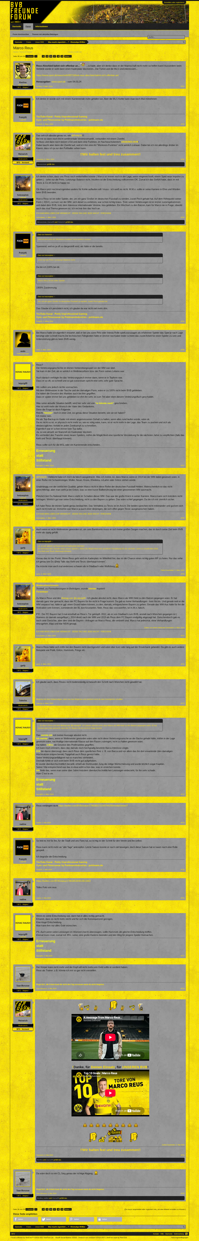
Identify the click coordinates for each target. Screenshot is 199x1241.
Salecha (23, 700)
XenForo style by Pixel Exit (116, 1238)
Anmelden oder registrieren (174, 2)
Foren (28, 26)
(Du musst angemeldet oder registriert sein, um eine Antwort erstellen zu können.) (155, 1209)
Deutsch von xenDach (91, 1238)
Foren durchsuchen (21, 34)
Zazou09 (50, 222)
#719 (183, 1155)
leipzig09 (23, 383)
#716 (183, 898)
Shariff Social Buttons (66, 1238)
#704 (183, 217)
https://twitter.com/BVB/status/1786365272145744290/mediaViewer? (93, 805)
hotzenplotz (23, 195)
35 (47, 56)
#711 (183, 664)
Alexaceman (41, 164)
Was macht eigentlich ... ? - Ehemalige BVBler (50, 52)
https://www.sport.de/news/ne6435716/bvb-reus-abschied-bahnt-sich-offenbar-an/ (77, 75)
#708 (183, 518)
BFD (13, 1234)
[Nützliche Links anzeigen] (184, 42)
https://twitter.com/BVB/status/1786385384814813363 (63, 881)
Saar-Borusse (22, 986)
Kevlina (22, 82)
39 (62, 56)
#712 (183, 703)
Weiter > (68, 56)
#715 (183, 870)
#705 (183, 321)
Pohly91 (23, 117)
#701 (183, 86)
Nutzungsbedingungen (179, 1238)
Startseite (16, 26)
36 (51, 56)
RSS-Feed (186, 1234)
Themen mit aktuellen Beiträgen (45, 34)
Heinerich (23, 154)
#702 (183, 124)
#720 (183, 1193)
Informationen (41, 26)
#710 (183, 636)
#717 (183, 956)
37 (55, 56)
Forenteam (86, 52)
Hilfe (162, 1234)
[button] (25, 1219)
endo (23, 351)
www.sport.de (58, 81)
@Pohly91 (77, 135)
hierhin (92, 588)
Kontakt (156, 1234)
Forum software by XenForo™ (32, 1238)
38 (58, 56)
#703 (183, 159)
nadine (23, 824)
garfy (23, 548)
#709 (183, 574)
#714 (183, 823)
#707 (183, 466)
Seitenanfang (179, 1234)
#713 (183, 794)
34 (43, 56)
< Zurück (29, 56)
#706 (183, 350)
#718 (183, 988)
